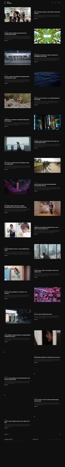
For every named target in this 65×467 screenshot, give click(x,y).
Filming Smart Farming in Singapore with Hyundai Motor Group (15, 34)
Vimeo (60, 439)
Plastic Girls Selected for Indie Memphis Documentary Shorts (45, 185)
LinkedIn (50, 439)
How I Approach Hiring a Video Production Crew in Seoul (47, 12)
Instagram (53, 439)
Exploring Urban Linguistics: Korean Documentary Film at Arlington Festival (15, 206)
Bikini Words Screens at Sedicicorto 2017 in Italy (47, 357)
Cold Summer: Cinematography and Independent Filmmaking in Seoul (17, 336)
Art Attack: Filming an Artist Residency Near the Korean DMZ (16, 163)
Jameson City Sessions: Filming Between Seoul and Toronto (17, 120)
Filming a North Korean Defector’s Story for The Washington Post (46, 142)
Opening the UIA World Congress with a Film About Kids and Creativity (46, 228)
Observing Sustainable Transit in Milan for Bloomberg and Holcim (46, 56)
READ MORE (35, 18)
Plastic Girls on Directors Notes (43, 314)
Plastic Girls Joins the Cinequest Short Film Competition (46, 271)
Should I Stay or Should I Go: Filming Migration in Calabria (47, 99)
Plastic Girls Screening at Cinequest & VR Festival (15, 292)
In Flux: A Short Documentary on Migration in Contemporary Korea (16, 77)
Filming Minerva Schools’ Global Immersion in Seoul (16, 249)
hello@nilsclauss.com (8, 439)
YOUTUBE (57, 439)
